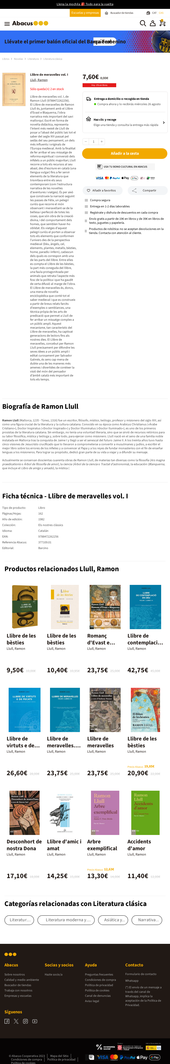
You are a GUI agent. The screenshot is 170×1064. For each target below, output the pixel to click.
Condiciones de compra (100, 980)
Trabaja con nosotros (18, 990)
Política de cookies (97, 990)
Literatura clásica (52, 59)
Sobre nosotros (14, 974)
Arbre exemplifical (102, 845)
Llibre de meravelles (100, 742)
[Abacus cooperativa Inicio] (31, 26)
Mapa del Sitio (59, 1056)
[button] (153, 24)
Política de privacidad (99, 985)
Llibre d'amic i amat (64, 845)
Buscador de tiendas (17, 985)
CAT (154, 13)
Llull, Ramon (39, 80)
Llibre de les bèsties (21, 639)
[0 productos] (162, 25)
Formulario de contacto (140, 974)
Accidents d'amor (139, 845)
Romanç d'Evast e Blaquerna (99, 642)
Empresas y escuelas (17, 996)
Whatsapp (132, 981)
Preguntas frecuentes (99, 974)
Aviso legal (92, 1001)
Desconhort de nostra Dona (24, 845)
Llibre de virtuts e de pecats (20, 745)
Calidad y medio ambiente (21, 980)
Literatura (33, 59)
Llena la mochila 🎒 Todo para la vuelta (85, 4)
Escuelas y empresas (85, 12)
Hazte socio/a (53, 974)
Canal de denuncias (98, 996)
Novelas (18, 59)
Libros (6, 59)
